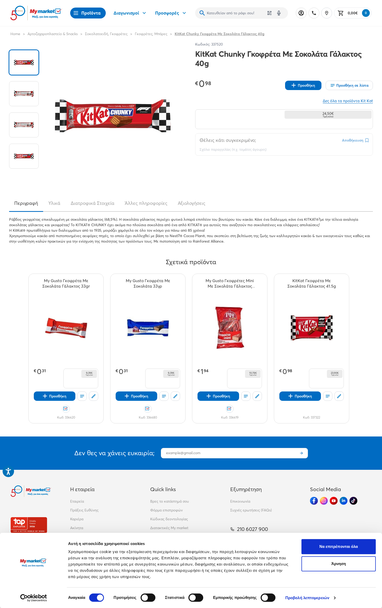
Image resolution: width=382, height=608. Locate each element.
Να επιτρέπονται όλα (338, 546)
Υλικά (54, 203)
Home (15, 33)
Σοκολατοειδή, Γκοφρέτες (106, 33)
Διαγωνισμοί (126, 13)
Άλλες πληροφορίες (146, 203)
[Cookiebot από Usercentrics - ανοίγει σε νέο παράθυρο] (33, 598)
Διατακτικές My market (169, 527)
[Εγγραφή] (301, 453)
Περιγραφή (26, 203)
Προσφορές (167, 13)
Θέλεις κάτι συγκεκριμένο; (228, 140)
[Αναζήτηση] (202, 13)
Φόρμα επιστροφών (166, 510)
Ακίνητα (76, 527)
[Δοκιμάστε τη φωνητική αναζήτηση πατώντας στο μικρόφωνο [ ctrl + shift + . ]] (279, 13)
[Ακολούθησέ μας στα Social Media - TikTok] (353, 501)
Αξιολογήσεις (191, 203)
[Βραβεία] (29, 525)
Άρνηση (338, 563)
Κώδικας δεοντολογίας (169, 519)
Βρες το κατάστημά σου (169, 501)
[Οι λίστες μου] (82, 396)
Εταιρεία (77, 501)
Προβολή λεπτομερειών (307, 598)
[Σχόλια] (93, 396)
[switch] (148, 597)
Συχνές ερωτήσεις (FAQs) (251, 510)
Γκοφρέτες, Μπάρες (151, 33)
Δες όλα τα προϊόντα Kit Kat (348, 101)
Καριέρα (76, 519)
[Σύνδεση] (301, 13)
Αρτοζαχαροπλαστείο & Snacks (53, 33)
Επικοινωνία (240, 501)
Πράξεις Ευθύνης (84, 510)
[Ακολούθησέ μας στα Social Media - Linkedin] (343, 501)
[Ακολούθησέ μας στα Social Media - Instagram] (324, 501)
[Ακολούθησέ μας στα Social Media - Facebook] (314, 501)
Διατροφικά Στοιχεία (92, 203)
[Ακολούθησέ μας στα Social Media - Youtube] (334, 501)
